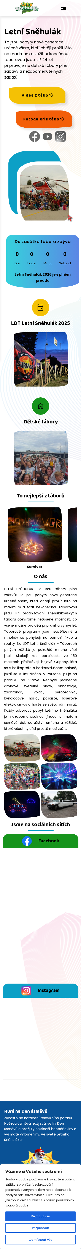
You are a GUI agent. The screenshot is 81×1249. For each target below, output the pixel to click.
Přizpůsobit (40, 1228)
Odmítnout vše (40, 1239)
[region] (40, 1206)
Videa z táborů (37, 95)
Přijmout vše (40, 1216)
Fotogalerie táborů (43, 119)
